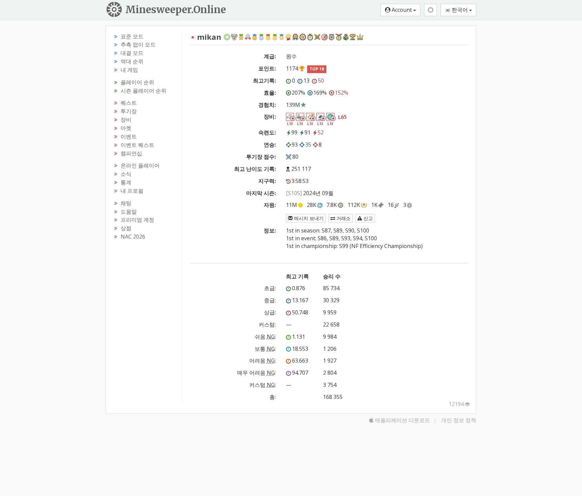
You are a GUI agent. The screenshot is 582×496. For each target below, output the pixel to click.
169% (320, 92)
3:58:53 (300, 181)
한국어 (459, 9)
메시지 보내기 (308, 218)
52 (321, 132)
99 (294, 132)
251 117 (301, 169)
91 (307, 132)
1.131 (298, 336)
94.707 (300, 372)
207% (298, 92)
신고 (367, 218)
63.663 (300, 360)
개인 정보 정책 (458, 420)
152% (341, 92)
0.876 (298, 288)
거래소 (343, 218)
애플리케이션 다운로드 (402, 420)
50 (321, 80)
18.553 (300, 348)
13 (306, 80)
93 (295, 144)
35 (308, 144)
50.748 (300, 312)
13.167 (300, 300)
